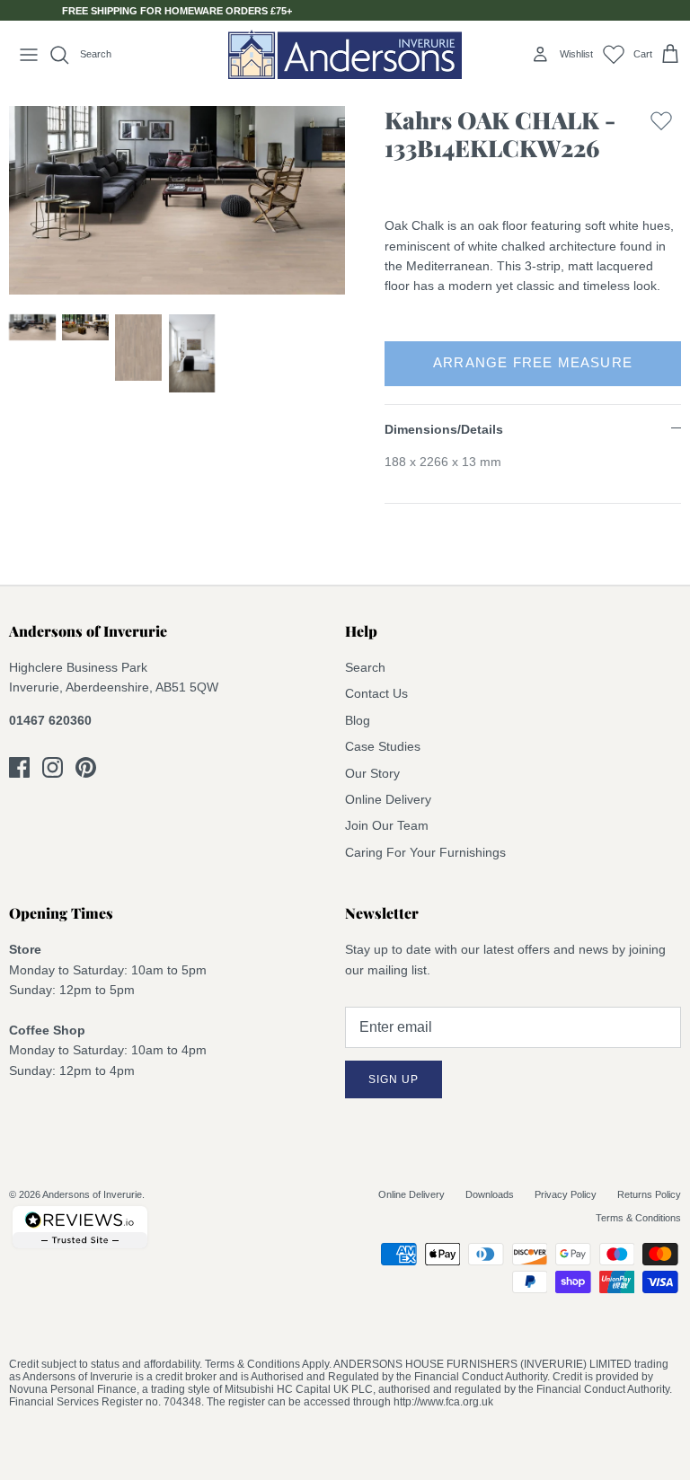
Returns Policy (649, 1194)
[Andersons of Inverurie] (345, 54)
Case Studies (382, 746)
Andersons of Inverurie (92, 1194)
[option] (177, 200)
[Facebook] (19, 767)
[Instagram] (52, 767)
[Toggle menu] (29, 55)
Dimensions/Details (444, 429)
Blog (357, 720)
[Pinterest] (85, 767)
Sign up (393, 1079)
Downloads (489, 1194)
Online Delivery (388, 799)
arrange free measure (532, 362)
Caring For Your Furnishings (425, 852)
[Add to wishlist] (661, 138)
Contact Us (376, 693)
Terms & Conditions (638, 1217)
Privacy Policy (566, 1194)
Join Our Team (387, 825)
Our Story (372, 773)
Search (365, 667)
